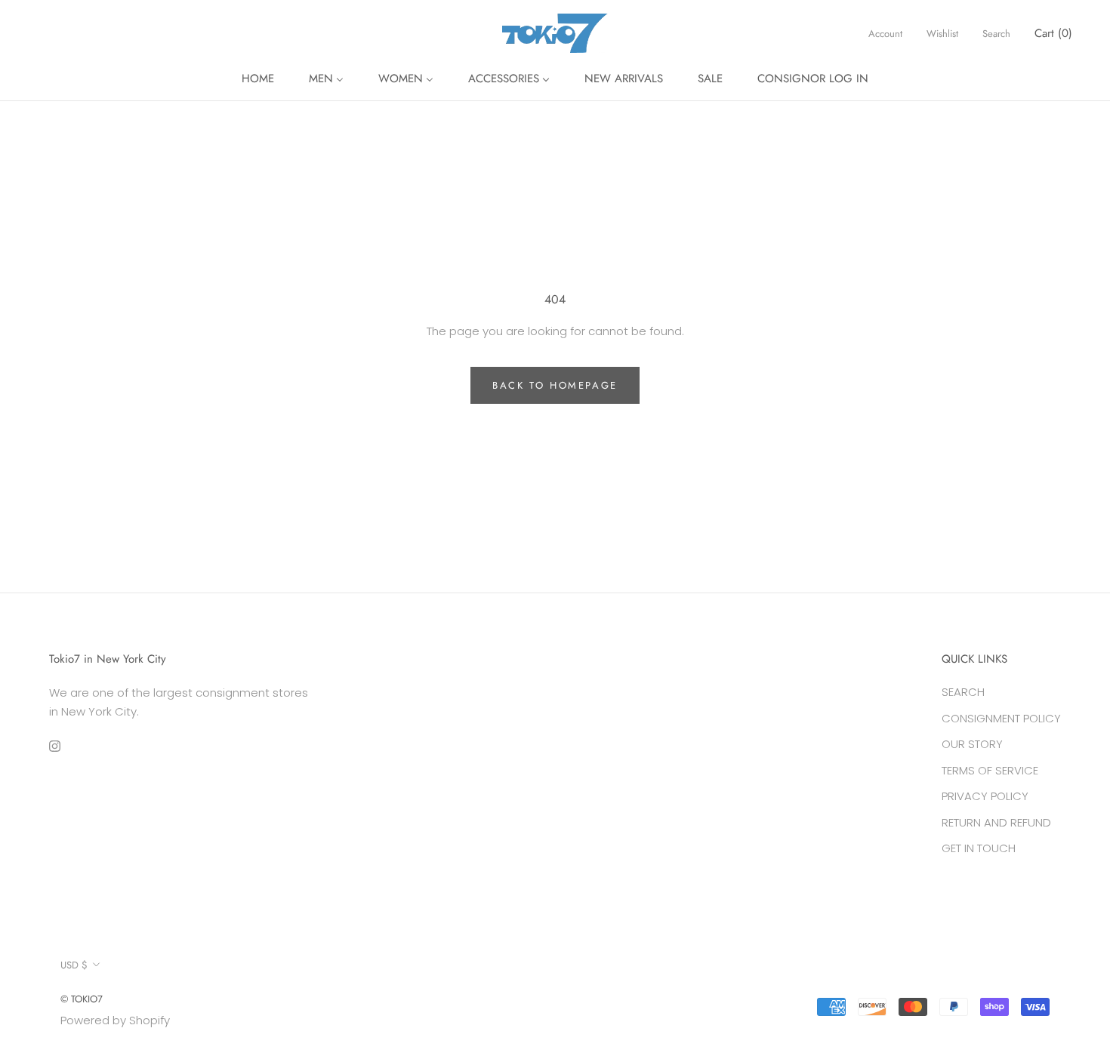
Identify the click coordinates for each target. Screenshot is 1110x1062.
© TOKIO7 (81, 999)
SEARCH (963, 692)
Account (885, 33)
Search (996, 33)
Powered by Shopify (115, 1020)
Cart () (1053, 33)
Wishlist (942, 33)
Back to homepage (555, 385)
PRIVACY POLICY (985, 796)
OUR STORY (972, 744)
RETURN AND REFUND (996, 822)
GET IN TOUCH (979, 848)
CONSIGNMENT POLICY (1001, 718)
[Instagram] (54, 746)
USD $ (74, 965)
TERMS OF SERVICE (990, 770)
